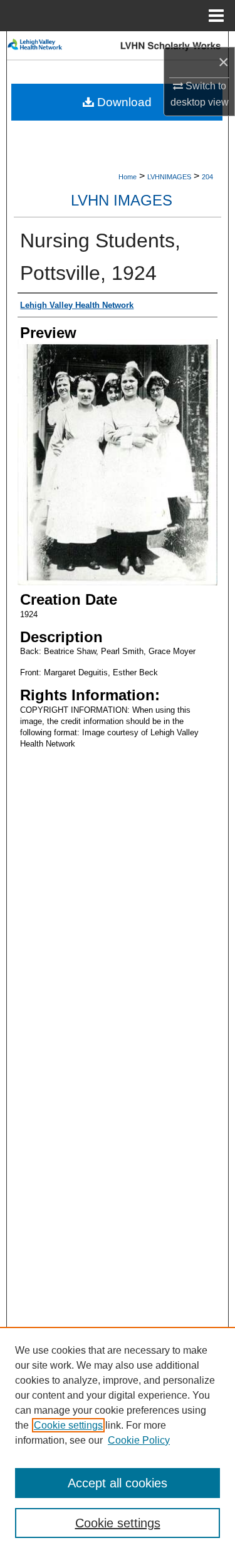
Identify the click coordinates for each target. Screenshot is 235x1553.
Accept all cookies (117, 1483)
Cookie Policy (139, 1440)
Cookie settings (68, 1425)
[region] (117, 1440)
